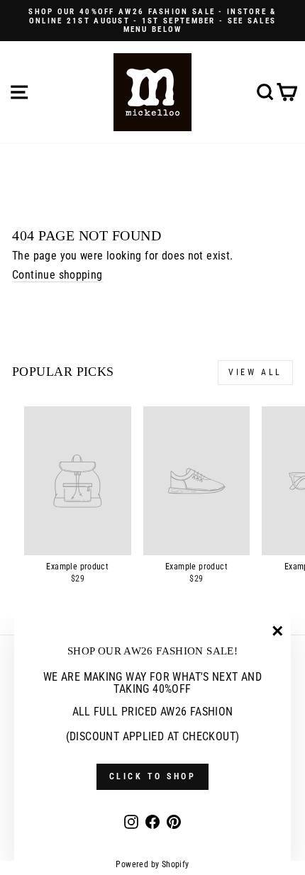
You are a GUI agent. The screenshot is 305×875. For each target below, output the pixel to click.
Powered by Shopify (152, 864)
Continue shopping (57, 275)
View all (255, 372)
